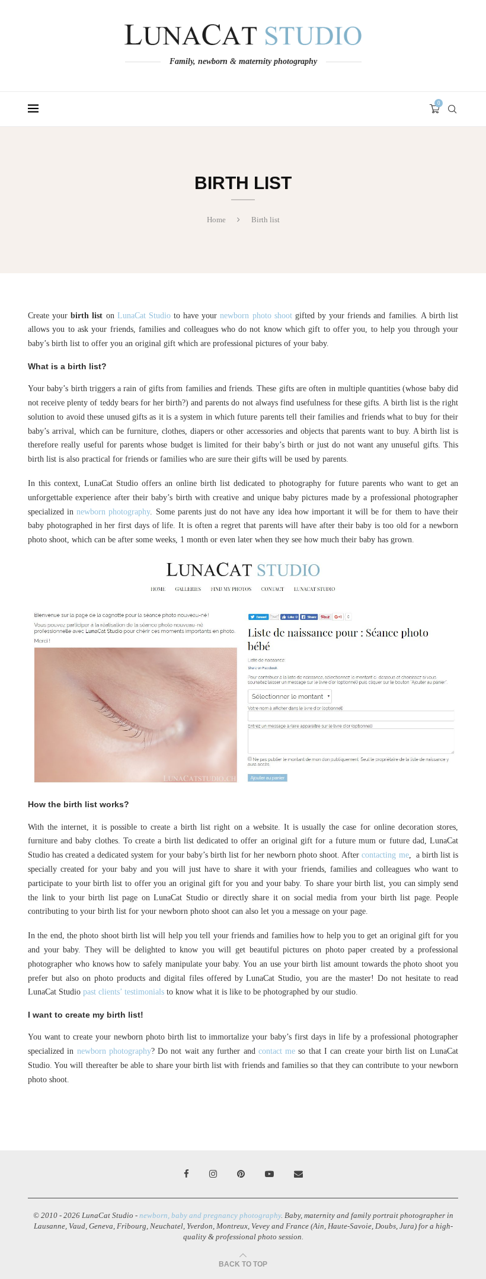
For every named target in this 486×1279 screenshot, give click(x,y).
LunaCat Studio (144, 315)
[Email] (298, 1174)
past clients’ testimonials (123, 991)
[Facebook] (186, 1174)
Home (216, 219)
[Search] (452, 109)
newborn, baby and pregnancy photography (210, 1215)
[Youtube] (269, 1174)
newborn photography (113, 511)
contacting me (385, 854)
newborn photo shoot (256, 315)
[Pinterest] (241, 1174)
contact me (276, 1051)
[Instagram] (213, 1174)
